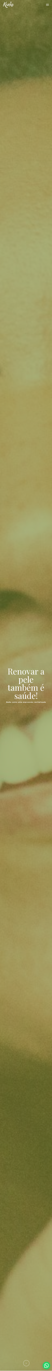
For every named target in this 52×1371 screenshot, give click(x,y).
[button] (47, 4)
